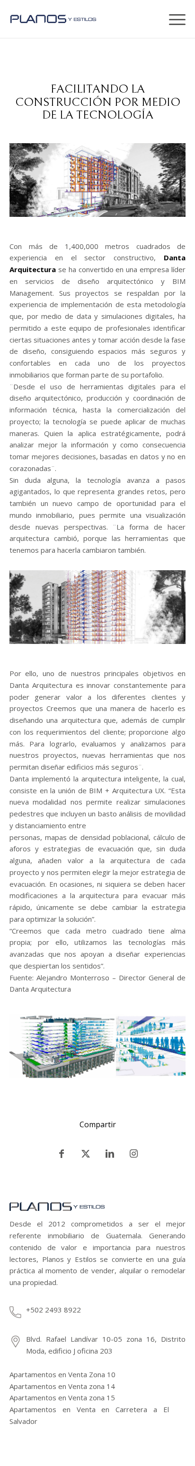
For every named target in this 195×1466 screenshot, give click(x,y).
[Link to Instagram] (134, 1153)
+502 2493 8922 (53, 1309)
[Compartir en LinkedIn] (110, 1153)
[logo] (70, 19)
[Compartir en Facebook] (62, 1153)
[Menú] (174, 19)
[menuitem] (155, 19)
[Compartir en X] (86, 1153)
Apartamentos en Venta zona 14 (62, 1386)
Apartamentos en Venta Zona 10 (62, 1374)
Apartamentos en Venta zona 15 (62, 1397)
